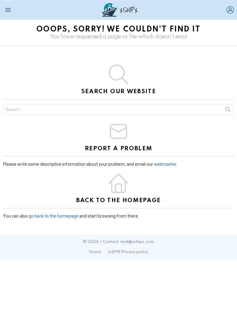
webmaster (165, 164)
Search (228, 111)
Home (95, 252)
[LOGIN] (230, 10)
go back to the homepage (53, 216)
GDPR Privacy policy (128, 252)
